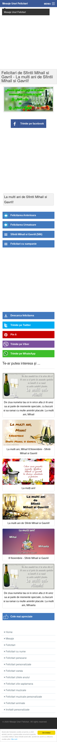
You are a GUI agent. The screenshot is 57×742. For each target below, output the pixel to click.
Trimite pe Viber (19, 344)
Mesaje (9, 638)
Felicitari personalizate (18, 664)
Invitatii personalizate (17, 709)
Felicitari (10, 645)
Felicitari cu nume (15, 651)
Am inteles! (46, 732)
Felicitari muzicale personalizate (23, 696)
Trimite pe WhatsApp (22, 353)
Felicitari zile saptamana (19, 683)
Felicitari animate (15, 703)
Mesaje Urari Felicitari (15, 3)
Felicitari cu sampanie (23, 243)
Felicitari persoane (16, 658)
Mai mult (14, 739)
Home (9, 632)
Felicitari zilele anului (17, 677)
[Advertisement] (28, 37)
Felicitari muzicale (15, 690)
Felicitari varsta (14, 671)
